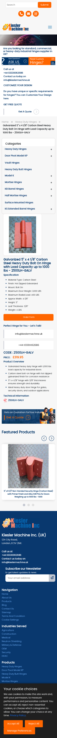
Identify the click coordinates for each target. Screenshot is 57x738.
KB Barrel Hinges (14, 189)
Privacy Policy (18, 715)
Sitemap (6, 612)
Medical (6, 638)
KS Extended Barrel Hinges (20, 209)
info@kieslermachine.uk (28, 334)
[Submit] (52, 578)
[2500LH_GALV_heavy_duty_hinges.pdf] (6, 400)
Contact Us (8, 609)
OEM (4, 649)
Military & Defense (11, 645)
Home (6, 122)
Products (7, 601)
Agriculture (8, 630)
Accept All (13, 724)
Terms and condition (13, 616)
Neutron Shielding (11, 641)
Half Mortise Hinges (16, 195)
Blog (4, 605)
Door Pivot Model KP (16, 155)
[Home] (16, 27)
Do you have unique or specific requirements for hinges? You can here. (28, 95)
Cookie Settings (10, 620)
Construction (9, 634)
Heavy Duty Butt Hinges (14, 674)
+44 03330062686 (28, 345)
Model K (9, 175)
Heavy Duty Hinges (26, 122)
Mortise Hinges (13, 182)
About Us (7, 598)
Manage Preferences (19, 731)
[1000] (28, 466)
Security (6, 652)
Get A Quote (25, 112)
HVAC (5, 656)
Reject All (33, 724)
